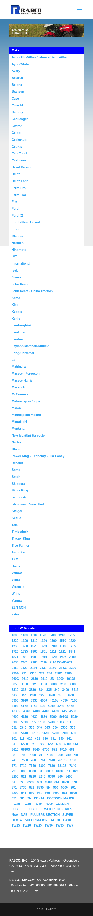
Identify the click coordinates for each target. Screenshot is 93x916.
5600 (15, 733)
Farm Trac (19, 195)
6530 (42, 744)
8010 (49, 771)
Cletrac (17, 126)
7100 (49, 755)
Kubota (17, 311)
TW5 (70, 825)
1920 (53, 657)
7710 (23, 766)
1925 (62, 657)
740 (68, 755)
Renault (17, 463)
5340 (23, 727)
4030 (64, 700)
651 (33, 744)
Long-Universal (23, 353)
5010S (63, 717)
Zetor (15, 614)
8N (48, 787)
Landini (17, 339)
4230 (60, 706)
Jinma (16, 277)
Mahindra (19, 366)
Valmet (17, 573)
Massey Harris (22, 380)
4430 (55, 711)
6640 (36, 749)
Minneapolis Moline (26, 415)
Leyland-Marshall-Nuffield (30, 346)
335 (49, 689)
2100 (34, 662)
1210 (61, 635)
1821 (62, 651)
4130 (24, 706)
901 (73, 787)
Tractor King (21, 538)
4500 (72, 711)
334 (41, 689)
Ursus (16, 566)
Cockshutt (19, 140)
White (16, 593)
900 (55, 787)
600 (73, 733)
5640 (45, 733)
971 (14, 798)
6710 (63, 749)
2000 (72, 657)
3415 (75, 689)
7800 (42, 766)
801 (41, 771)
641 (69, 738)
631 (53, 738)
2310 (33, 673)
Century (17, 112)
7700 (72, 760)
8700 (75, 782)
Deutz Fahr (20, 181)
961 (64, 793)
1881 (24, 657)
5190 (41, 722)
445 (64, 711)
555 (72, 727)
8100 (59, 771)
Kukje (16, 318)
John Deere (20, 284)
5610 (24, 733)
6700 (45, 749)
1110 (34, 635)
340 (56, 689)
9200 (15, 793)
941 (23, 793)
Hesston (18, 243)
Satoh (16, 477)
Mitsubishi (19, 422)
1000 (15, 635)
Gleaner (17, 236)
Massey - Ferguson (26, 373)
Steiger (17, 511)
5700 (55, 733)
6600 (67, 744)
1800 (34, 651)
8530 (30, 782)
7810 (51, 766)
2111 (15, 668)
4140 (34, 706)
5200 (51, 722)
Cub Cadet (19, 153)
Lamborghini (21, 325)
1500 (53, 641)
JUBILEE (34, 809)
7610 (51, 760)
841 (14, 782)
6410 (15, 744)
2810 (34, 678)
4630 (34, 717)
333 (23, 689)
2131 (43, 668)
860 (39, 782)
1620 (34, 646)
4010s (54, 700)
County (17, 146)
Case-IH (17, 105)
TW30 (49, 825)
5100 (15, 722)
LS (14, 360)
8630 (65, 782)
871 (14, 787)
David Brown (21, 167)
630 (45, 738)
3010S (71, 678)
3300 (72, 684)
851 (22, 782)
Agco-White (20, 64)
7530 (24, 760)
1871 (15, 657)
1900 (34, 657)
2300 (72, 668)
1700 (53, 646)
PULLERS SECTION (45, 814)
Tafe (15, 525)
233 (41, 673)
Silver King (20, 490)
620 (29, 738)
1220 (15, 641)
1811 (53, 651)
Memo (16, 408)
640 (61, 738)
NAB (24, 814)
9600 (56, 793)
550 (55, 727)
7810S (62, 766)
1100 (24, 635)
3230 (62, 684)
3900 (15, 700)
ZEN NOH (19, 607)
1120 (43, 635)
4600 (15, 717)
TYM (15, 559)
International (21, 263)
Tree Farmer (20, 545)
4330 (70, 706)
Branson (18, 91)
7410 (15, 760)
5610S (35, 733)
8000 (32, 771)
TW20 (27, 825)
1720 (15, 651)
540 (39, 727)
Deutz (16, 174)
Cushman (19, 160)
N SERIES (64, 809)
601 (14, 738)
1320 (43, 641)
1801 (43, 651)
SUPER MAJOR (36, 820)
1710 (62, 646)
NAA (15, 814)
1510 (62, 641)
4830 (43, 717)
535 (31, 727)
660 (58, 744)
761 (42, 760)
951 (39, 793)
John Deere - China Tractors (32, 291)
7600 (34, 760)
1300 (24, 641)
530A (61, 722)
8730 (23, 787)
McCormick (20, 394)
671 (54, 749)
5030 (74, 717)
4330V (16, 711)
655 (50, 744)
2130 (33, 668)
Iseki (15, 270)
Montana (18, 428)
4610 (24, 717)
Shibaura (18, 483)
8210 (32, 776)
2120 (24, 668)
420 (42, 706)
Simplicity (19, 497)
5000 (53, 717)
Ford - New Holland (26, 222)
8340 (51, 776)
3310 (15, 689)
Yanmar (17, 600)
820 (75, 771)
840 (60, 776)
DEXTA (39, 798)
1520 (72, 641)
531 (69, 722)
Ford (15, 208)
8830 (40, 787)
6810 (15, 755)
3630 (70, 695)
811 (68, 771)
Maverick (18, 387)
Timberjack (20, 531)
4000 (43, 700)
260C (15, 678)
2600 (68, 673)
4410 (45, 711)
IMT (14, 257)
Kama (16, 298)
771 (14, 766)
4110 (15, 706)
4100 (74, 700)
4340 (26, 711)
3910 (24, 700)
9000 (64, 787)
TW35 (60, 825)
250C (58, 673)
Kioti (15, 305)
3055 (15, 684)
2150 (52, 668)
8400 (69, 776)
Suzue (16, 518)
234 (49, 673)
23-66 (63, 668)
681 (71, 749)
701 (41, 755)
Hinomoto (19, 250)
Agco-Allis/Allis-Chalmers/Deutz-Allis (39, 57)
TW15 (16, 825)
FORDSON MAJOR (60, 798)
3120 (34, 684)
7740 (32, 766)
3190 (43, 684)
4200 (51, 706)
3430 (15, 695)
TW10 (67, 820)
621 (37, 738)
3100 (24, 684)
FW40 (38, 804)
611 (22, 738)
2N (52, 678)
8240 (42, 776)
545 (47, 727)
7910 (15, 771)
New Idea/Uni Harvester (29, 435)
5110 (24, 722)
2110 (43, 662)
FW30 (27, 804)
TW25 (38, 825)
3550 (42, 695)
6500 (24, 744)
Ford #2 (17, 215)
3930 (34, 700)
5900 (65, 733)
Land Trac (19, 332)
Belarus (17, 78)
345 (23, 695)
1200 (52, 635)
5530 (64, 727)
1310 (34, 641)
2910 (44, 678)
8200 (15, 776)
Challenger (20, 119)
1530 (15, 646)
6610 (15, 749)
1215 (71, 635)
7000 (32, 755)
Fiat (14, 201)
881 (31, 787)
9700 (73, 793)
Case (15, 98)
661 (75, 744)
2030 (15, 662)
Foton (16, 229)
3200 (53, 684)
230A (15, 673)
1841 (72, 651)
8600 (48, 782)
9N (29, 798)
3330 (32, 689)
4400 (36, 711)
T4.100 (55, 820)
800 (23, 771)
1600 (24, 646)
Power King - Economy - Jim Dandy (38, 456)
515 (33, 722)
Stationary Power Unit (28, 504)
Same (16, 470)
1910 (43, 657)
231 (24, 673)
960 (47, 793)
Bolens (17, 85)
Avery (16, 71)
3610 (61, 695)
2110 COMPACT (61, 662)
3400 (65, 689)
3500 (32, 695)
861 (56, 782)
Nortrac (17, 442)
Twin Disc (19, 552)
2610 (25, 678)
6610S (25, 749)
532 (14, 727)
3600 (51, 695)
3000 (60, 678)
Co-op (16, 133)
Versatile (18, 587)
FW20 (16, 804)
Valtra (16, 580)
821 (23, 776)
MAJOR (49, 809)
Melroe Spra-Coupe (26, 401)
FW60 (49, 804)
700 (23, 755)
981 (22, 798)
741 (75, 755)
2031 (24, 662)
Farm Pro (19, 188)
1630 (43, 646)
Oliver (16, 449)
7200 (59, 755)
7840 (72, 766)
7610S (62, 760)
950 (31, 793)
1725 (24, 651)
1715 (72, 646)
